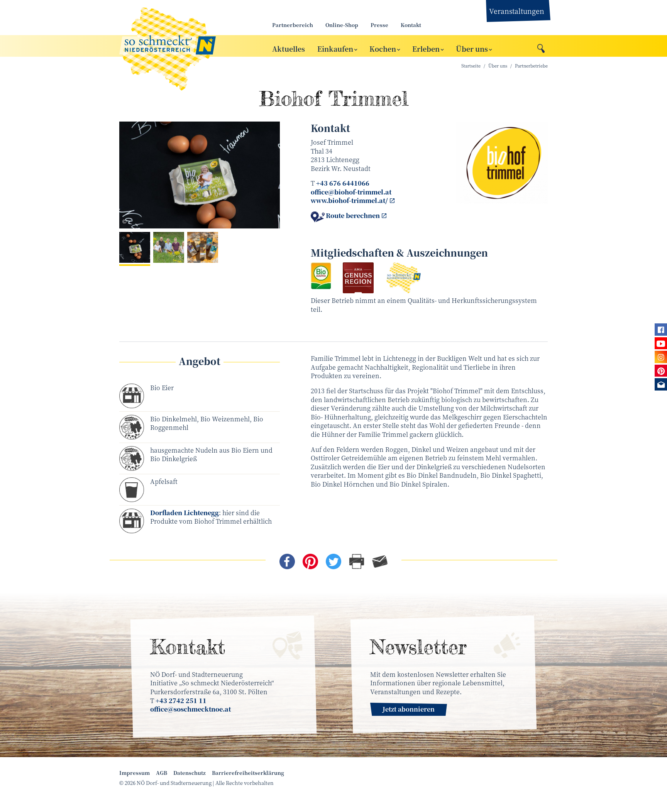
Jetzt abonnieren (409, 709)
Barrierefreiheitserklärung (248, 772)
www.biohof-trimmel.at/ (349, 200)
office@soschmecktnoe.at (190, 709)
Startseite (471, 66)
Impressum (134, 772)
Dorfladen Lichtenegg (184, 512)
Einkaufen (335, 48)
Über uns (472, 48)
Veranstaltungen (516, 11)
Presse (379, 25)
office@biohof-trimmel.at (351, 192)
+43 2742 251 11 (181, 700)
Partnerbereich (292, 25)
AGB (161, 772)
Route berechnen (353, 215)
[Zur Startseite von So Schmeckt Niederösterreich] (186, 46)
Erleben (426, 48)
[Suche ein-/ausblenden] (541, 46)
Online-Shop (341, 25)
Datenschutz (189, 772)
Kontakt (411, 25)
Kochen (382, 48)
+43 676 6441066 (342, 183)
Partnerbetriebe (531, 66)
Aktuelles (288, 48)
